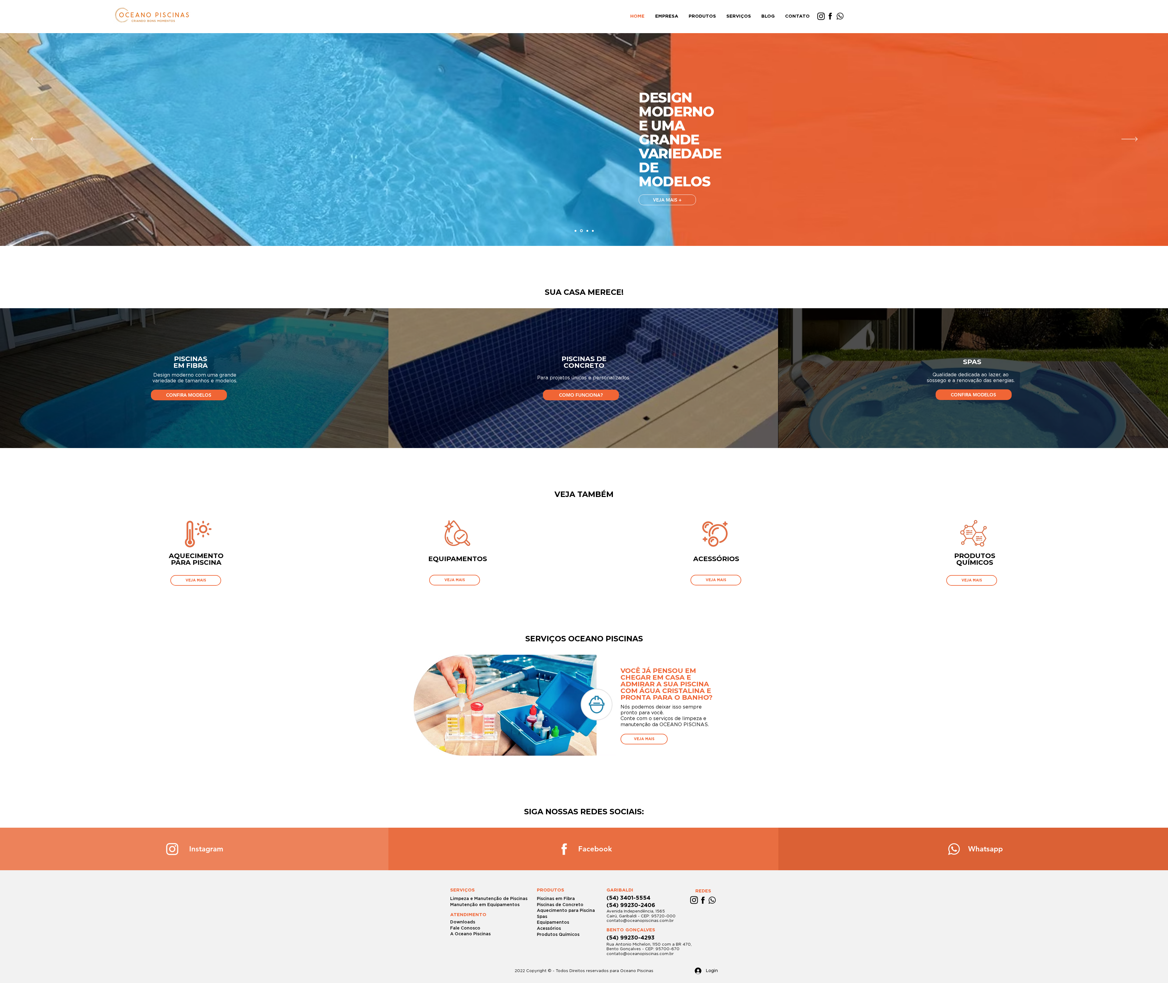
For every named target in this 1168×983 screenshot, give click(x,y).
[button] (703, 16)
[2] (581, 230)
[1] (575, 231)
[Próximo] (1129, 139)
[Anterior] (38, 139)
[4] (593, 231)
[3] (587, 231)
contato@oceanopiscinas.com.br (640, 920)
